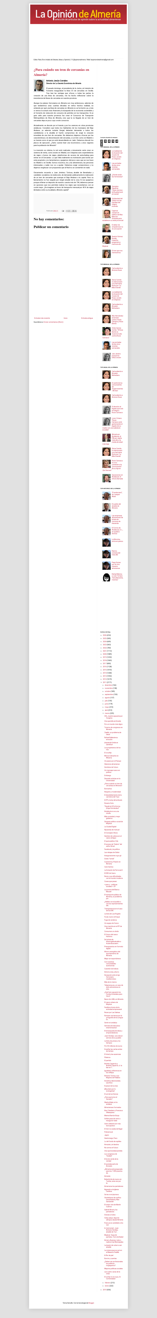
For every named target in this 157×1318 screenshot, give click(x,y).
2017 (105, 663)
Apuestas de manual (111, 830)
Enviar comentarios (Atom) (53, 322)
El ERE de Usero (110, 873)
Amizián (107, 1176)
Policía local (108, 1132)
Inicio (65, 318)
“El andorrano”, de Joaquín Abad (117, 494)
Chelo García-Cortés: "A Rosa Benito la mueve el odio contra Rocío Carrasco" (112, 333)
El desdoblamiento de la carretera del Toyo (113, 796)
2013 (105, 676)
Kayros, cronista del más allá (116, 553)
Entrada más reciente (42, 318)
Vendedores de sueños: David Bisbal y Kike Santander (112, 1199)
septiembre (109, 694)
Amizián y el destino (111, 1144)
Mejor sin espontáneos (112, 959)
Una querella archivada (112, 721)
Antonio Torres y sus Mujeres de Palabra (112, 1077)
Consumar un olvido (111, 931)
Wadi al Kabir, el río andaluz (111, 1103)
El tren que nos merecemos (117, 252)
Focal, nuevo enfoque (112, 917)
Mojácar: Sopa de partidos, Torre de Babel (113, 1236)
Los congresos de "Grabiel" (110, 1155)
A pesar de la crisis (111, 1086)
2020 (105, 654)
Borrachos (108, 789)
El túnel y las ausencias (112, 1054)
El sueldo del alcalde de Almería (116, 506)
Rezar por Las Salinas (112, 1012)
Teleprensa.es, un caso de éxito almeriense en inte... (113, 987)
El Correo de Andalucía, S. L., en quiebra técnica (117, 530)
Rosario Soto (109, 803)
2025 (105, 638)
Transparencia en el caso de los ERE (113, 910)
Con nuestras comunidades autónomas (110, 964)
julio (106, 701)
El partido (107, 1060)
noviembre (109, 688)
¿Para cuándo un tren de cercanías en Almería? (113, 785)
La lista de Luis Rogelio (112, 914)
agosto (107, 698)
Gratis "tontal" (109, 859)
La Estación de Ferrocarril (113, 870)
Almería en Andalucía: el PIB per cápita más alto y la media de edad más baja (112, 439)
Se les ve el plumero (111, 1194)
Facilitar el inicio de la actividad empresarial (113, 1008)
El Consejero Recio (111, 833)
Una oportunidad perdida (113, 1151)
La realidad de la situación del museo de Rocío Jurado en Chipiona (117, 155)
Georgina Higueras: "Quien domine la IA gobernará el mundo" (117, 190)
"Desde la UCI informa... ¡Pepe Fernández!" (112, 807)
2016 (105, 667)
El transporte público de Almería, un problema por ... (113, 897)
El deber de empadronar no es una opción (117, 227)
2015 (105, 670)
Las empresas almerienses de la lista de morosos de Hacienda (117, 519)
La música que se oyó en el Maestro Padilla (113, 1251)
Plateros (107, 1057)
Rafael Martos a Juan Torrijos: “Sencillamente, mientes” (117, 577)
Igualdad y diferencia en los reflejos (113, 1072)
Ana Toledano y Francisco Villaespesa (113, 1111)
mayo (107, 707)
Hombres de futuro (111, 767)
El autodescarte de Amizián (111, 1165)
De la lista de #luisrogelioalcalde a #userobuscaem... (112, 941)
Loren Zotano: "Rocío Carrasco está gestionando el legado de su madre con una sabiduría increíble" (112, 424)
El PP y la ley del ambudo (113, 800)
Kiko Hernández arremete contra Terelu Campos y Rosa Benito (117, 319)
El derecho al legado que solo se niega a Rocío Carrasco (117, 409)
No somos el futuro (111, 1148)
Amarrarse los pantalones (113, 1186)
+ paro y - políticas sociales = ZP (110, 885)
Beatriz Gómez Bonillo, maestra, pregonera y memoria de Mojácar (112, 241)
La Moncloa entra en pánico (117, 540)
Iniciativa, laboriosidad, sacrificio (112, 1082)
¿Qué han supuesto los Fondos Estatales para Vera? (113, 994)
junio (107, 704)
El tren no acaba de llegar (113, 1129)
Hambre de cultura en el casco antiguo (113, 837)
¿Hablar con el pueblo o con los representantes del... (113, 904)
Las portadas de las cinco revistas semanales (116, 166)
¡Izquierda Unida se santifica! (111, 743)
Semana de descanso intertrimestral (112, 1027)
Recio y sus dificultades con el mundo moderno (113, 877)
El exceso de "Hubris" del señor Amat (113, 845)
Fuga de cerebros (110, 920)
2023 (105, 645)
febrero (108, 1283)
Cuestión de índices (111, 969)
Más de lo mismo (110, 982)
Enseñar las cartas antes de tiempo (113, 1050)
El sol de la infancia (111, 1094)
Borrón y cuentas (110, 1258)
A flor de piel (108, 1255)
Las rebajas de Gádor (112, 852)
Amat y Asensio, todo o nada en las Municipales (113, 1241)
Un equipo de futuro (111, 923)
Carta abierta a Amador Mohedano (117, 306)
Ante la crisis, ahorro (111, 972)
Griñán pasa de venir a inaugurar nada (112, 1120)
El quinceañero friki (111, 841)
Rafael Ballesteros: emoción (111, 738)
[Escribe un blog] (69, 211)
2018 (105, 660)
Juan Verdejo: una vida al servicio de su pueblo (113, 1037)
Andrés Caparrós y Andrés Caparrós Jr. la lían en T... (113, 1066)
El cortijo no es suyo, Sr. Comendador (112, 1278)
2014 (105, 673)
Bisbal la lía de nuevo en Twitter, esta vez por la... (112, 1181)
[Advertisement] (78, 41)
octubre (108, 691)
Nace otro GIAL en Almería (113, 999)
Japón (106, 1135)
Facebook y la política (112, 849)
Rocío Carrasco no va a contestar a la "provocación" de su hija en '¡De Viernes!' (112, 465)
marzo (107, 713)
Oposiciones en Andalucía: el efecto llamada (117, 477)
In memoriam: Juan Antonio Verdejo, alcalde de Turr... (111, 1230)
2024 (105, 641)
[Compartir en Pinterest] (75, 211)
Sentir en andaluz (110, 1023)
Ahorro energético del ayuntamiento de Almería (112, 953)
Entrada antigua (87, 318)
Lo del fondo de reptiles (112, 1141)
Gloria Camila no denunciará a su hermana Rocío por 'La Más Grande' (117, 283)
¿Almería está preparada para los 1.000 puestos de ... (113, 1171)
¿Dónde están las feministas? (117, 176)
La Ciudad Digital (110, 827)
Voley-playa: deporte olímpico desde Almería (113, 1219)
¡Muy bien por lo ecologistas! (110, 1090)
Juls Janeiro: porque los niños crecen (116, 356)
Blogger (91, 1303)
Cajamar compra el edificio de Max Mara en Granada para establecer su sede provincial (112, 215)
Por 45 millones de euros (113, 1046)
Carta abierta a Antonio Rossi (117, 269)
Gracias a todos (110, 1215)
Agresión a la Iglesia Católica (111, 1190)
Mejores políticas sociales (113, 1268)
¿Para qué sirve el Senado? (110, 1098)
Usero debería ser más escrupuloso (112, 1125)
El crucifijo (108, 753)
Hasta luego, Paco (110, 1138)
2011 (105, 682)
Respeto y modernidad (112, 792)
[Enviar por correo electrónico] (67, 211)
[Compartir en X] (71, 211)
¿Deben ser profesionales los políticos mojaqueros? (113, 1263)
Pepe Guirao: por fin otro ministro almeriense (116, 565)
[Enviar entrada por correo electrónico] (62, 211)
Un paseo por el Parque (112, 761)
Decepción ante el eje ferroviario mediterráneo (112, 977)
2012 (105, 679)
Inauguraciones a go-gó (112, 856)
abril (106, 710)
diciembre (108, 685)
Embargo (107, 775)
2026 (105, 635)
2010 (105, 1290)
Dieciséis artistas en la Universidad (112, 779)
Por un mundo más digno (113, 724)
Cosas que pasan (110, 881)
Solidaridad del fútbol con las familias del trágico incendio (117, 202)
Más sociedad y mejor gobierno (112, 817)
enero (107, 1286)
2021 (105, 651)
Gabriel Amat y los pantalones (110, 1211)
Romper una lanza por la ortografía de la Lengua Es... (113, 1017)
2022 (105, 648)
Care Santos (108, 867)
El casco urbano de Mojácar (111, 1003)
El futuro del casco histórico (111, 935)
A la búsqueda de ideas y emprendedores (113, 1032)
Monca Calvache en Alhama (111, 757)
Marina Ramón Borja (111, 1115)
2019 (105, 657)
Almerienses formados (112, 1107)
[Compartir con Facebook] (73, 211)
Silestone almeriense (112, 764)
